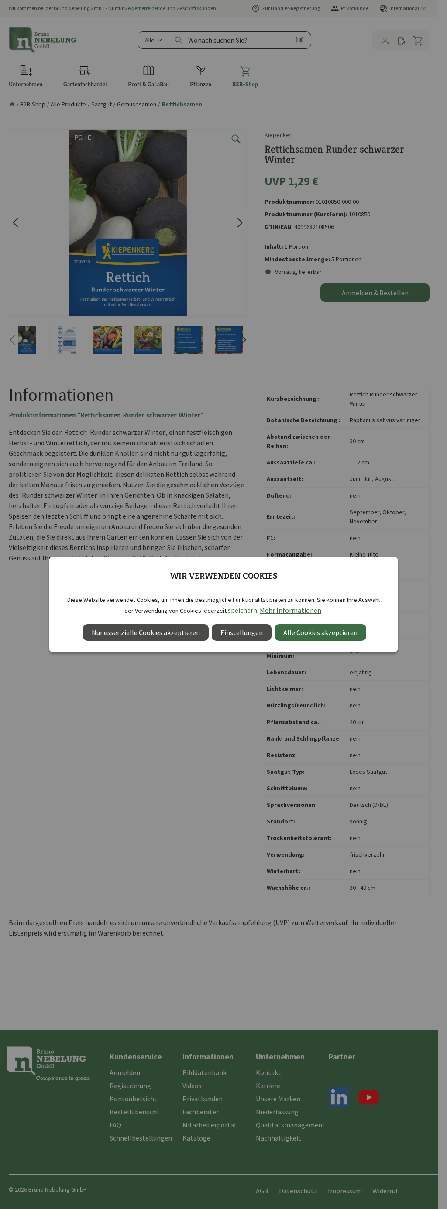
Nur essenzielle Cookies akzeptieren (146, 632)
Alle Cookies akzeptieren (320, 632)
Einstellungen (241, 632)
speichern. (243, 610)
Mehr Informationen (290, 610)
